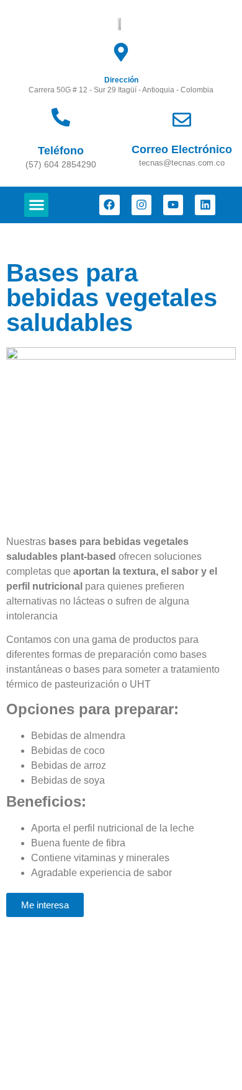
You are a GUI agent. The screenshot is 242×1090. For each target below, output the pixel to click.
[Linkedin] (205, 205)
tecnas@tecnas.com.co (63, 1061)
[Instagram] (141, 205)
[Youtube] (173, 205)
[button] (36, 205)
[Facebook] (109, 205)
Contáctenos (40, 973)
